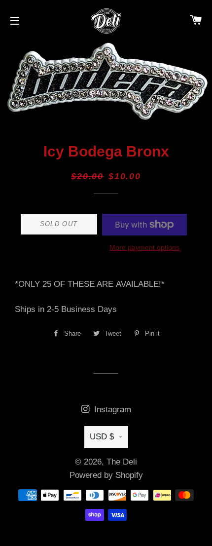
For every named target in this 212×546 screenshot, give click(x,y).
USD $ (102, 436)
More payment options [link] (144, 247)
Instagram (111, 409)
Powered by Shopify (106, 475)
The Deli (121, 462)
